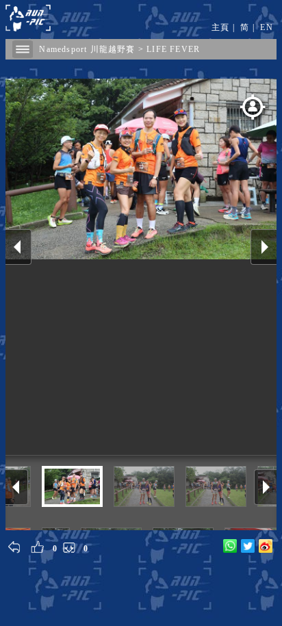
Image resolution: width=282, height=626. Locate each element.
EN (266, 27)
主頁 (220, 27)
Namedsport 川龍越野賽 (87, 49)
